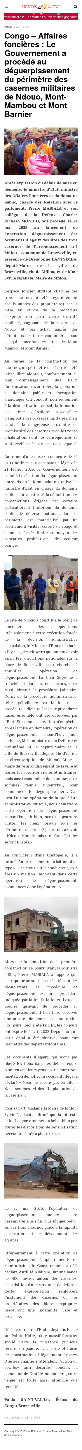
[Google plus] (50, 13)
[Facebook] (34, 13)
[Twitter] (41, 13)
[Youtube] (58, 13)
